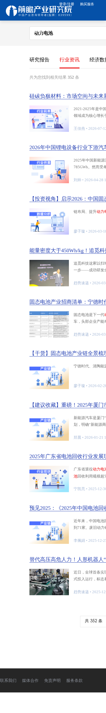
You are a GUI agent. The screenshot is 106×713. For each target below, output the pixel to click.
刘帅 (77, 180)
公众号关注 (45, 92)
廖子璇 (79, 231)
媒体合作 (30, 680)
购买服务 (87, 4)
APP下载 (75, 71)
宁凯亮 (79, 489)
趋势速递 (81, 283)
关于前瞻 (79, 92)
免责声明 (52, 680)
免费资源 (43, 51)
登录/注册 (66, 4)
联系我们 (8, 680)
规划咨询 (43, 71)
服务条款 (74, 680)
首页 (38, 30)
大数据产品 (63, 30)
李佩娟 (79, 540)
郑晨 (77, 437)
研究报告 (75, 51)
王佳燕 (79, 128)
